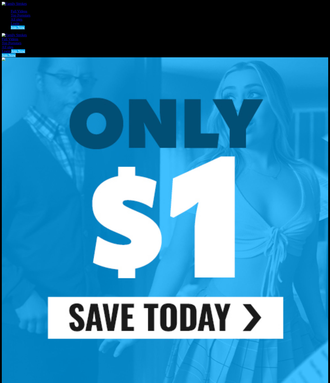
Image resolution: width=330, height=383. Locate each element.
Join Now (18, 27)
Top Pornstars (20, 15)
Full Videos (19, 11)
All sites (16, 19)
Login (15, 23)
